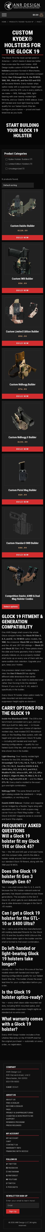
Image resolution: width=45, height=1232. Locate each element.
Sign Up (12, 1211)
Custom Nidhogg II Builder (22, 437)
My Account (12, 1138)
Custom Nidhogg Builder (23, 384)
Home (4, 22)
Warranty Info (13, 1148)
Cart (8, 1141)
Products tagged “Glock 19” (21, 22)
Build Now (22, 237)
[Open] (4, 14)
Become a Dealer (14, 1106)
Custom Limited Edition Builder (22, 331)
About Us (10, 1100)
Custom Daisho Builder (22, 225)
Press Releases (13, 1125)
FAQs (8, 1109)
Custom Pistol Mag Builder (22, 490)
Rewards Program (15, 1122)
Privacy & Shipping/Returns (19, 1113)
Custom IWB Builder (22, 278)
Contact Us (12, 1145)
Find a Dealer (12, 1103)
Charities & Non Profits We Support (19, 1117)
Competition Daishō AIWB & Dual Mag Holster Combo (22, 597)
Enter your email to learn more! (20, 1200)
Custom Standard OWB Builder (22, 543)
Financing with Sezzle (17, 1151)
